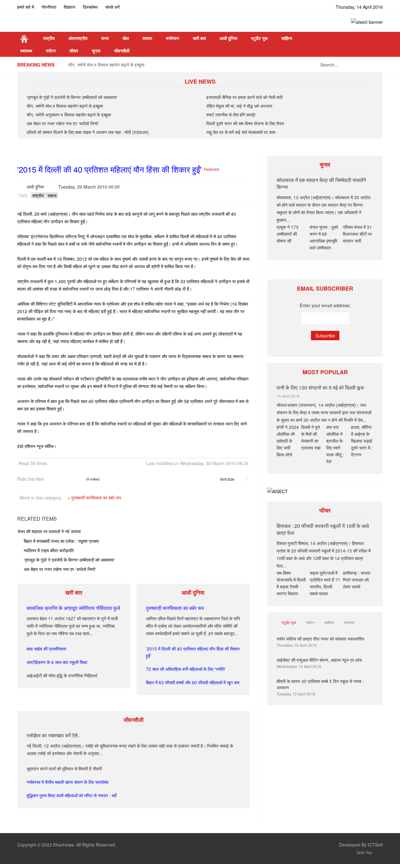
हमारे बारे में (25, 7)
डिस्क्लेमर (90, 7)
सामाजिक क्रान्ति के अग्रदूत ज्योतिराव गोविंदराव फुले (73, 607)
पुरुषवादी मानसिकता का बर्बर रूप (175, 607)
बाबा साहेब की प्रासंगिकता (46, 649)
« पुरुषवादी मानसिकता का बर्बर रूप (94, 497)
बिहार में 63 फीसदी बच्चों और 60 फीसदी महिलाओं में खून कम (192, 682)
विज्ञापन (69, 7)
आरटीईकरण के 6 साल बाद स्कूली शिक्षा (57, 662)
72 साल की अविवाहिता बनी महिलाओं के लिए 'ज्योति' (186, 669)
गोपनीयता (49, 7)
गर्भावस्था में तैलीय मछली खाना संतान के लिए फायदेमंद (67, 782)
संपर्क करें (112, 7)
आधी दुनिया (35, 187)
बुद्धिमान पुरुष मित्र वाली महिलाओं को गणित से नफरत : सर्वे (72, 795)
